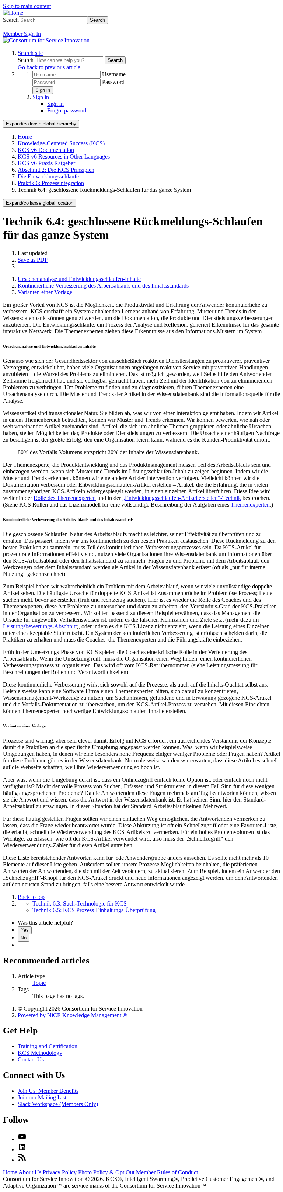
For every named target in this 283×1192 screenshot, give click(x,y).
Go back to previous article (49, 67)
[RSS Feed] (22, 1160)
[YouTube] (22, 1139)
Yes (25, 930)
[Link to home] (46, 40)
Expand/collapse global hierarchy (41, 123)
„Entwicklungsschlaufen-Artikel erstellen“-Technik (181, 498)
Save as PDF (33, 260)
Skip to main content (27, 6)
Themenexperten (250, 504)
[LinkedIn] (22, 1149)
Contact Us (31, 1059)
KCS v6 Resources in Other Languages (64, 156)
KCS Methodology (40, 1053)
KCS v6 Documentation (46, 150)
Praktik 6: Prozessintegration (51, 183)
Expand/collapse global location (39, 203)
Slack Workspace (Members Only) (58, 1104)
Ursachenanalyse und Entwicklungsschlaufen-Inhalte (79, 279)
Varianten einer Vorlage (45, 292)
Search (11, 20)
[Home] (13, 13)
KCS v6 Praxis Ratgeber (46, 163)
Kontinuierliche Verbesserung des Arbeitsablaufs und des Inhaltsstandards (103, 285)
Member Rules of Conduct (167, 1172)
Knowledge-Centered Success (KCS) (61, 143)
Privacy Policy (60, 1172)
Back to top (31, 897)
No (24, 938)
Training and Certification (47, 1046)
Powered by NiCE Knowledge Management (72, 1015)
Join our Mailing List (42, 1097)
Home (25, 136)
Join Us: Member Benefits (48, 1091)
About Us (29, 1172)
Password (113, 82)
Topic (39, 983)
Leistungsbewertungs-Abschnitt (40, 626)
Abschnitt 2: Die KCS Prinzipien (56, 170)
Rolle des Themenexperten (65, 498)
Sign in (42, 90)
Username (114, 74)
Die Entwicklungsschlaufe (48, 176)
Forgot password (66, 110)
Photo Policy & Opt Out (106, 1172)
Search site (30, 53)
